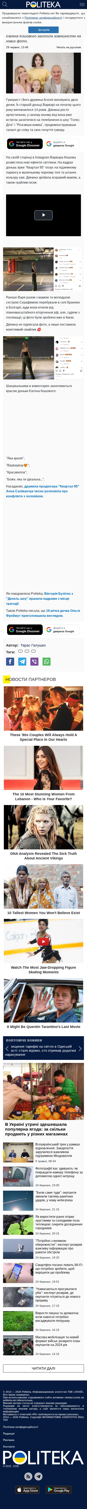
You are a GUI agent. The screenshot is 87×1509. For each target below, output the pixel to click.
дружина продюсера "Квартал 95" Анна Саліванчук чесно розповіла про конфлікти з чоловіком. (42, 491)
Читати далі (43, 1368)
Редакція (9, 1433)
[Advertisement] (43, 544)
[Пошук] (4, 4)
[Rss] (28, 1476)
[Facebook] (10, 662)
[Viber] (34, 662)
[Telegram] (22, 662)
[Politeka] (43, 5)
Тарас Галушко (33, 645)
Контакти (9, 1446)
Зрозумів (43, 29)
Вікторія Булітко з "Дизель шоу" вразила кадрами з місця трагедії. (39, 598)
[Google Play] (59, 1490)
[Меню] (82, 4)
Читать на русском (68, 47)
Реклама (8, 1440)
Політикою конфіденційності (43, 17)
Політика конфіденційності (20, 1426)
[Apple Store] (27, 1490)
